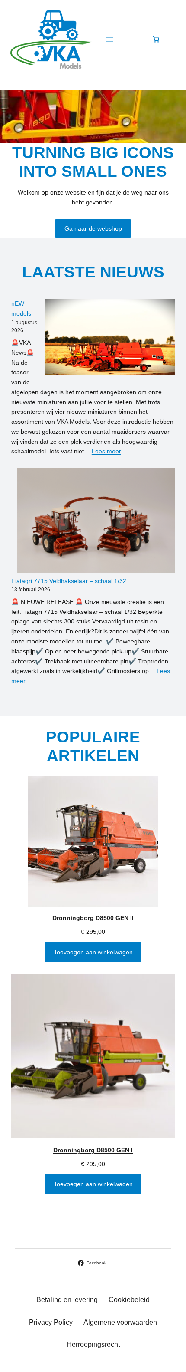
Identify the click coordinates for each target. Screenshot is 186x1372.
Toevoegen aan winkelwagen (93, 952)
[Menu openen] (109, 39)
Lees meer (106, 451)
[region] (93, 117)
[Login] (133, 39)
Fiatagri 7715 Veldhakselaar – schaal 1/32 (68, 580)
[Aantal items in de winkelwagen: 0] (156, 39)
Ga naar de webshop (93, 228)
